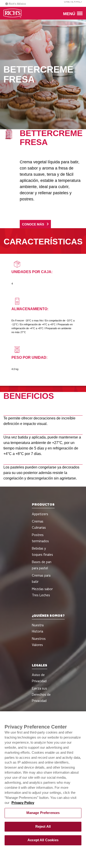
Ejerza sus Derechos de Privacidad (41, 695)
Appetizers (40, 514)
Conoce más (33, 224)
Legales (39, 665)
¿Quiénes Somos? (48, 615)
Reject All (43, 826)
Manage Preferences (43, 813)
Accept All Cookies (43, 840)
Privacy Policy (22, 803)
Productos (43, 504)
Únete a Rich (73, 1)
